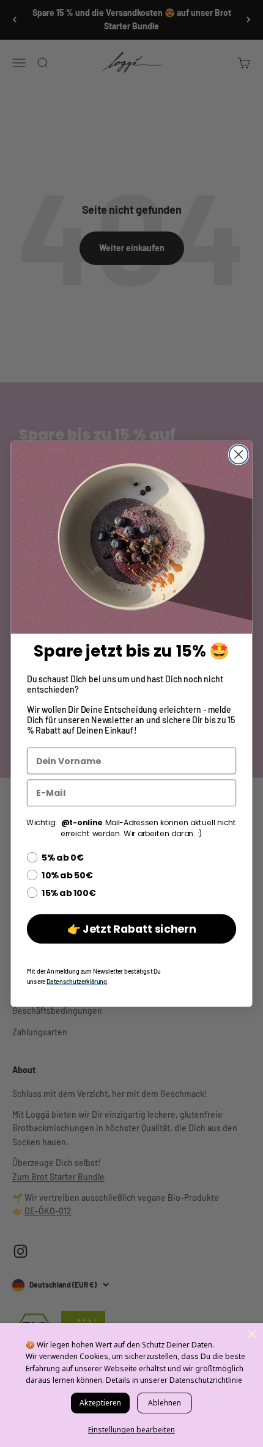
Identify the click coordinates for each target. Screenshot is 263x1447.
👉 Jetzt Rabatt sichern (131, 928)
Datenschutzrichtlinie (205, 1380)
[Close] (252, 1334)
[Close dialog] (238, 454)
